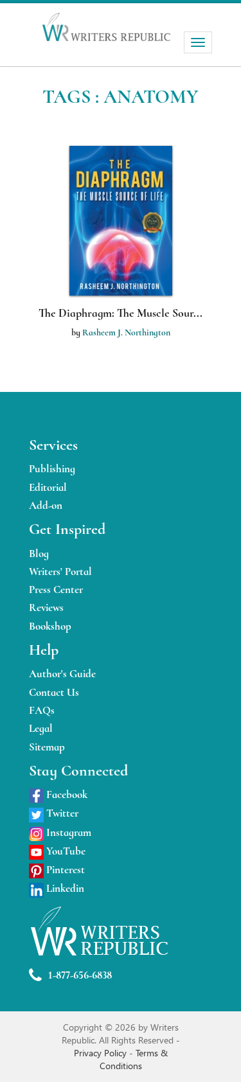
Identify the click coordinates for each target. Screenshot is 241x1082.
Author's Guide (62, 673)
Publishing (52, 468)
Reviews (46, 607)
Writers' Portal (60, 571)
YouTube (64, 851)
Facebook (65, 794)
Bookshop (50, 626)
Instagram (67, 832)
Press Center (56, 589)
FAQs (42, 710)
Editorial (48, 487)
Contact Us (54, 692)
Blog (39, 553)
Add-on (45, 505)
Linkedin (64, 888)
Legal (41, 728)
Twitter (61, 813)
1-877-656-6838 (80, 975)
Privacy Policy (101, 1052)
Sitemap (47, 747)
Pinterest (64, 869)
